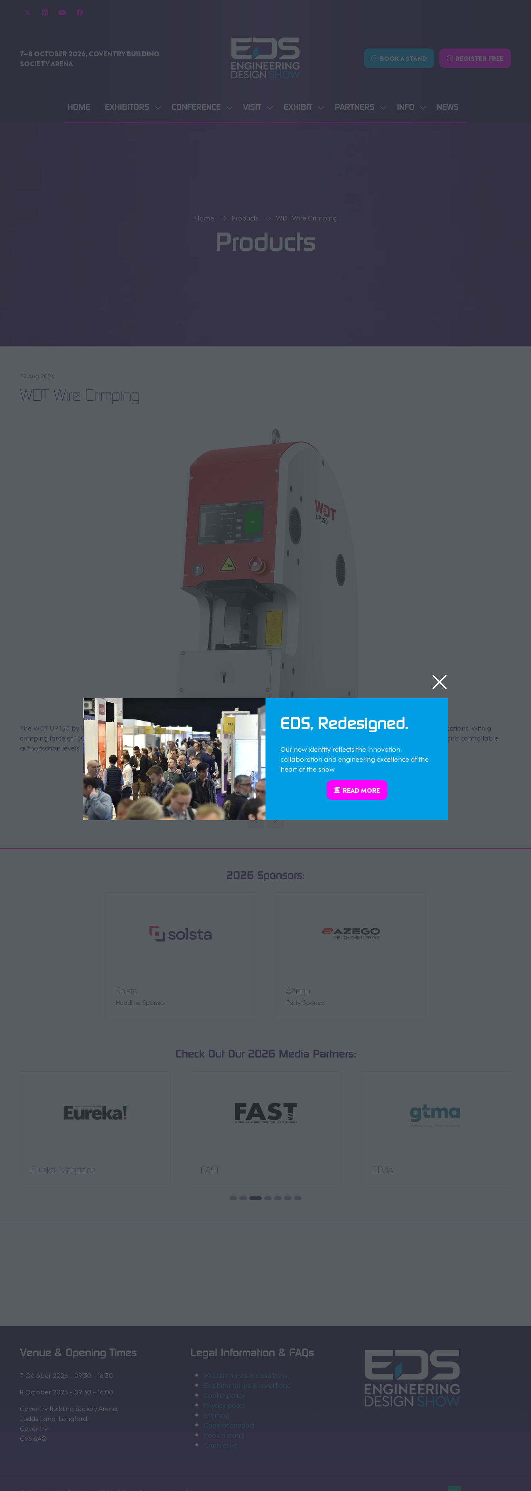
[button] (439, 682)
